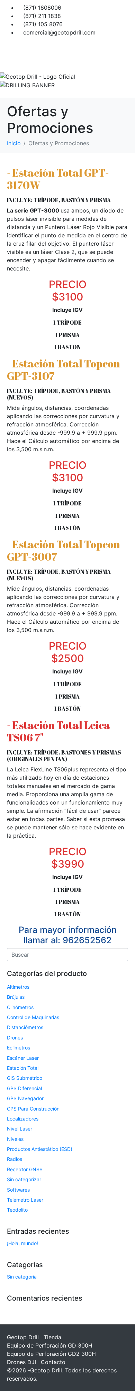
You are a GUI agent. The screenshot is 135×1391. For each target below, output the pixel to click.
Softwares (18, 1190)
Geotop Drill (23, 1337)
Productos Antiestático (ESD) (39, 1149)
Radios (14, 1159)
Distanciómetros (25, 1027)
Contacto (53, 1362)
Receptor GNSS (25, 1169)
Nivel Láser (19, 1129)
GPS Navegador (25, 1098)
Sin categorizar (24, 1179)
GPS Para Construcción (33, 1109)
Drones (15, 1037)
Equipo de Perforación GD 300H (49, 1345)
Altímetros (18, 987)
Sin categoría (22, 1277)
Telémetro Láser (25, 1200)
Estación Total (22, 1068)
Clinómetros (20, 1007)
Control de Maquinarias (33, 1017)
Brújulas (16, 997)
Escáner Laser (23, 1058)
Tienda (52, 1337)
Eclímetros (18, 1047)
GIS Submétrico (24, 1078)
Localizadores (22, 1119)
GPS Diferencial (24, 1088)
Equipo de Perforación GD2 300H (51, 1353)
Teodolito (17, 1210)
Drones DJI (21, 1362)
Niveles (15, 1139)
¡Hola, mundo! (22, 1243)
